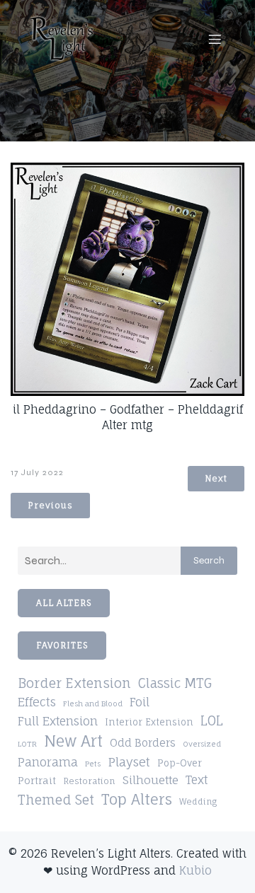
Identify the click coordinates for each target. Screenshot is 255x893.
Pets (93, 764)
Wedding (198, 802)
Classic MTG (175, 683)
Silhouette (150, 780)
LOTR (27, 744)
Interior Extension (149, 722)
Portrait (37, 780)
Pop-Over (179, 763)
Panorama (48, 762)
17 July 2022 (37, 472)
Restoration (89, 781)
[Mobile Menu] (215, 39)
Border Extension (74, 683)
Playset (129, 761)
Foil (139, 702)
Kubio (195, 870)
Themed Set (56, 799)
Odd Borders (143, 742)
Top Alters (136, 799)
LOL (211, 720)
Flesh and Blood (93, 703)
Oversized (202, 744)
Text (197, 780)
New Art (73, 741)
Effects (37, 702)
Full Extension (58, 721)
